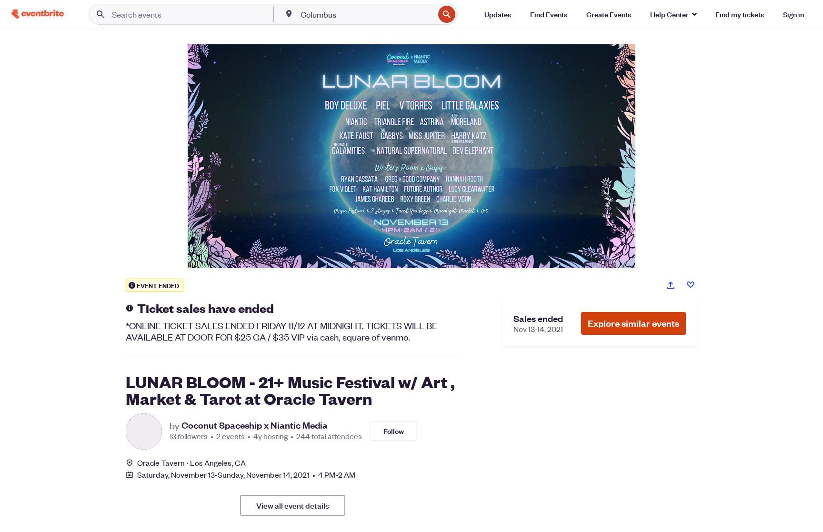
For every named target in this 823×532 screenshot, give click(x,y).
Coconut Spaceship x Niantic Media (254, 425)
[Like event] (690, 284)
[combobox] (367, 14)
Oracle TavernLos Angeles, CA (191, 463)
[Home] (37, 14)
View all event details (292, 505)
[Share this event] (670, 285)
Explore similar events (633, 323)
